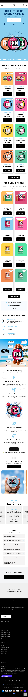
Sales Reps (3, 662)
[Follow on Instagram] (5, 680)
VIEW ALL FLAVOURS (14, 177)
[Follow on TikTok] (16, 680)
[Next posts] (24, 482)
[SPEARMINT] (21, 161)
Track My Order (4, 630)
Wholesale (3, 656)
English (22, 684)
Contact (3, 623)
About (2, 626)
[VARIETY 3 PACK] (7, 84)
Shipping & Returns (5, 632)
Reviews (3, 645)
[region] (14, 482)
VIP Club (3, 658)
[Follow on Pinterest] (9, 680)
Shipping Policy (4, 653)
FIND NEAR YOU (14, 576)
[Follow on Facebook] (2, 680)
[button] (3, 516)
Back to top (23, 600)
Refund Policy (4, 651)
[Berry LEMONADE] (21, 110)
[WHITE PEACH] (7, 161)
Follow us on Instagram (14, 467)
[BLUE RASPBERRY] (7, 110)
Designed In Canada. (18, 687)
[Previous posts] (3, 482)
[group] (14, 353)
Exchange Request (5, 636)
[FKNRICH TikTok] (14, 600)
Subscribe (6, 616)
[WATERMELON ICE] (21, 136)
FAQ (2, 628)
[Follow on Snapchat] (19, 680)
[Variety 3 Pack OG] (21, 84)
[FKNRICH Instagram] (4, 600)
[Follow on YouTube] (12, 680)
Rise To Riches (4, 660)
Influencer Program (5, 634)
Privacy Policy (4, 649)
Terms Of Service (5, 647)
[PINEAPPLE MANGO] (7, 136)
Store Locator (4, 638)
